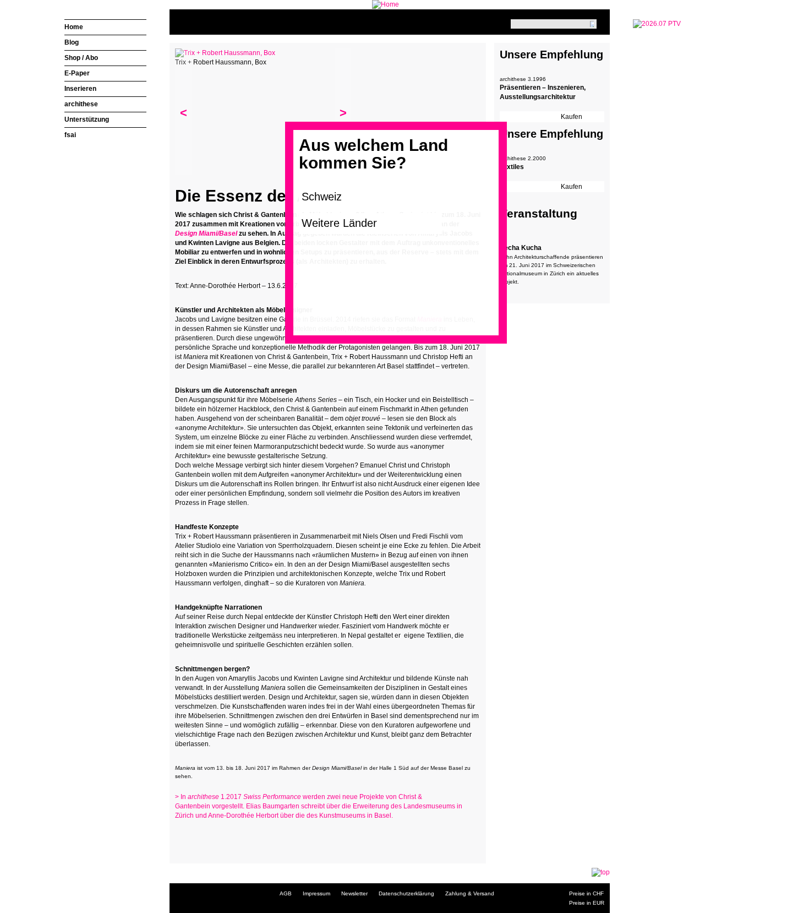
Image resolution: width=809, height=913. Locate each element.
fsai (70, 135)
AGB (286, 893)
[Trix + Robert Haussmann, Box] (225, 53)
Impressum (316, 893)
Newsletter (354, 893)
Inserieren (80, 89)
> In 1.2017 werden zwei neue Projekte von (286, 797)
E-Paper (77, 73)
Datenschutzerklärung (406, 893)
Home (73, 27)
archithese (81, 104)
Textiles (512, 167)
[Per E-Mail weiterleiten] (213, 837)
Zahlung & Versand (469, 893)
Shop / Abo (81, 58)
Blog (71, 42)
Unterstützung (86, 119)
